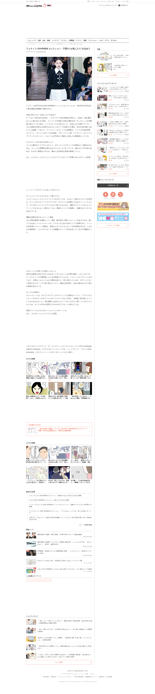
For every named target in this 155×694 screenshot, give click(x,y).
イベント (79, 40)
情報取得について (91, 677)
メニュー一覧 (125, 1)
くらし (93, 1)
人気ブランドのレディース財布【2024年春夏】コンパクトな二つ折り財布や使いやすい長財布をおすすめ (60, 518)
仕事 (39, 40)
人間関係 (71, 40)
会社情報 (46, 677)
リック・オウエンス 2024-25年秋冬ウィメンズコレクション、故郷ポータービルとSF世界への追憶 (60, 505)
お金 (43, 40)
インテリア (55, 40)
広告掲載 (109, 677)
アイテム (64, 40)
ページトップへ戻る (113, 225)
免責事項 (101, 677)
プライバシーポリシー (65, 677)
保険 (48, 40)
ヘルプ (92, 674)
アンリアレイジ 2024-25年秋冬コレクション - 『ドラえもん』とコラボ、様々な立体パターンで (60, 512)
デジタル (114, 40)
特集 (98, 49)
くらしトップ (31, 40)
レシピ (97, 1)
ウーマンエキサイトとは (69, 674)
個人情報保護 (79, 677)
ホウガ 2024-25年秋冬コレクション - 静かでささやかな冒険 (49, 500)
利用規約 (53, 677)
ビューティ (103, 1)
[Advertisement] (77, 23)
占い (113, 1)
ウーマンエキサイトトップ (108, 5)
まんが (109, 1)
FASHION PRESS (41, 52)
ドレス (41, 580)
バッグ (48, 580)
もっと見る (59, 662)
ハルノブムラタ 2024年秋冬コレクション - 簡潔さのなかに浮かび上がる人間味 (55, 495)
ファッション (92, 40)
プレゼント (118, 1)
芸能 (85, 40)
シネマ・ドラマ (104, 40)
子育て (88, 1)
